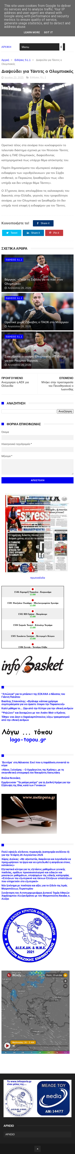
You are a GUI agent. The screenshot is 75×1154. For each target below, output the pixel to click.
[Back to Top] (37, 1149)
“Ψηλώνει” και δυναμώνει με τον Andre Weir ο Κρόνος (33, 712)
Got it (48, 32)
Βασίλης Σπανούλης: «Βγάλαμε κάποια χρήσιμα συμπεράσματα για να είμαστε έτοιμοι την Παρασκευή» (33, 703)
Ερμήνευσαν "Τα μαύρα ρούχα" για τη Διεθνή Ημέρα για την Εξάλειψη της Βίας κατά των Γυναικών (35, 784)
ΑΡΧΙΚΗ (6, 47)
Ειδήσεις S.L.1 (23, 60)
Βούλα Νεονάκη (10, 778)
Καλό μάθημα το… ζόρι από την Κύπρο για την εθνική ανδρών (37, 708)
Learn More (32, 32)
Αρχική (5, 60)
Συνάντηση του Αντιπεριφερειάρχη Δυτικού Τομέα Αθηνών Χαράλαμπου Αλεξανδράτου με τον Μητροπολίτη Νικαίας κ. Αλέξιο (35, 895)
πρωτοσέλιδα (37, 577)
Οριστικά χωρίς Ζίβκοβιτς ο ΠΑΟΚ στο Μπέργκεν (37, 322)
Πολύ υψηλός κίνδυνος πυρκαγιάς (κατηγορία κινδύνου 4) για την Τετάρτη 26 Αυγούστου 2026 (35, 853)
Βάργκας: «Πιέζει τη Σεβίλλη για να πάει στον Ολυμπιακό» (34, 281)
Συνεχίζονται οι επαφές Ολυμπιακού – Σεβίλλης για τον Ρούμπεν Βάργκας (35, 358)
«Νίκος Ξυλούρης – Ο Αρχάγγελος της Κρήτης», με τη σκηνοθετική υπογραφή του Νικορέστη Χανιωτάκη (32, 771)
